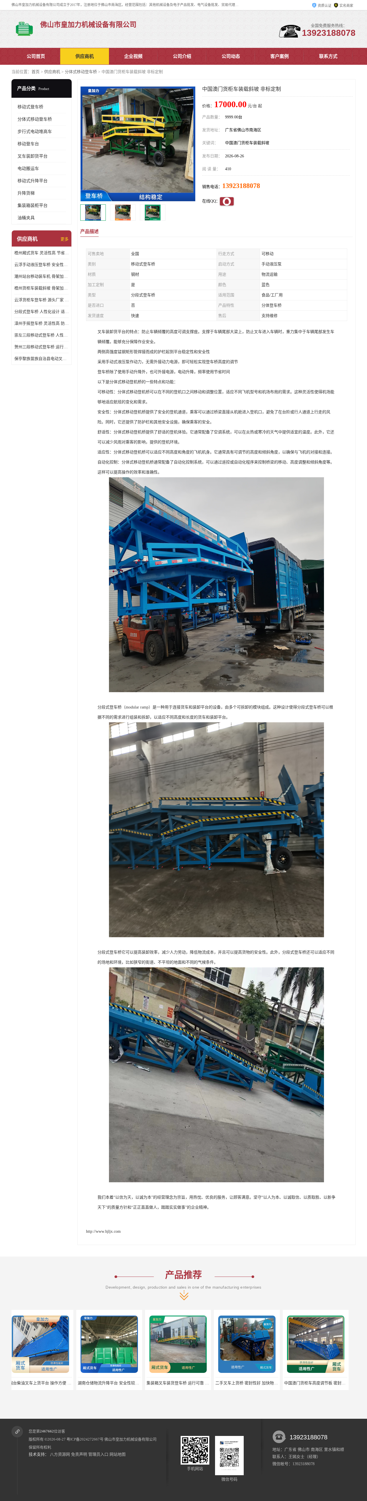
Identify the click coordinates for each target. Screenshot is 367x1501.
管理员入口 (98, 1454)
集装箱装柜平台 (32, 205)
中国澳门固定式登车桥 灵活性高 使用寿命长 (258, 1383)
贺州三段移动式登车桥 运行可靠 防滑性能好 (41, 347)
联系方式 (328, 56)
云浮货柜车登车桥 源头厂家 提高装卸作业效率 (41, 300)
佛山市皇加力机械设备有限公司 (130, 1439)
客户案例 (279, 56)
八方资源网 (60, 1454)
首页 (36, 72)
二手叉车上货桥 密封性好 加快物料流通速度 (121, 1383)
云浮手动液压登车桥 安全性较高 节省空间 (41, 265)
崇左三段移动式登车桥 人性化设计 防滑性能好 (41, 335)
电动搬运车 (28, 168)
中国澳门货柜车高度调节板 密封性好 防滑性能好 (194, 1383)
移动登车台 (28, 144)
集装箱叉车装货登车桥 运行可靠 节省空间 (50, 1383)
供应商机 (84, 56)
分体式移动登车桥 (81, 72)
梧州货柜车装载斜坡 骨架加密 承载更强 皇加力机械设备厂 (41, 288)
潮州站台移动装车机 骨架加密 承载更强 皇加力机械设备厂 (41, 276)
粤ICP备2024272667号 (85, 1439)
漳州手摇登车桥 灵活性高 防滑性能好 (41, 323)
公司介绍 (182, 56)
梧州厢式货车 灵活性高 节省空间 (41, 253)
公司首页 (36, 56)
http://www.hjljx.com (103, 1231)
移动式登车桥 (30, 107)
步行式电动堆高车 (34, 131)
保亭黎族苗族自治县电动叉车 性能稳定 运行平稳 (41, 359)
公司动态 (231, 56)
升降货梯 (26, 193)
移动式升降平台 (32, 181)
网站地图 (118, 1454)
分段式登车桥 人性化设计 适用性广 (41, 312)
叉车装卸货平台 (32, 156)
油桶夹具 (26, 218)
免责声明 (79, 1454)
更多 (64, 239)
